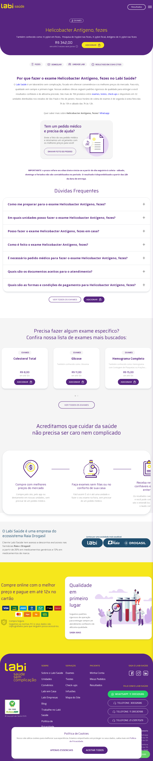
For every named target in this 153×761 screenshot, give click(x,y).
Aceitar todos (95, 750)
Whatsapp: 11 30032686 (129, 694)
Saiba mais (75, 632)
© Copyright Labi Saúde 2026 (15, 716)
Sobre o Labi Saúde (52, 673)
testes (104, 94)
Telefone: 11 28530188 (129, 711)
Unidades (46, 679)
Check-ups (71, 685)
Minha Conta (97, 673)
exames (96, 94)
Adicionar (90, 45)
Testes (69, 679)
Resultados (136, 7)
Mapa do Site (73, 697)
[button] (76, 204)
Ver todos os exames (65, 299)
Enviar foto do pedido (60, 151)
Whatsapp (104, 113)
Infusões (70, 691)
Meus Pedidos (97, 679)
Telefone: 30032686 (129, 703)
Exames (78, 20)
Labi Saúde (21, 84)
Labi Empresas (49, 697)
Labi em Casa (48, 691)
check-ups (113, 94)
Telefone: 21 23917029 (129, 720)
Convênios (47, 685)
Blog (44, 703)
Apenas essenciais (61, 750)
